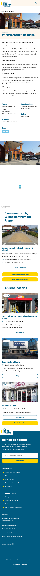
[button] (20, 274)
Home (3, 9)
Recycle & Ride (9, 406)
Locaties (8, 9)
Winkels (5, 131)
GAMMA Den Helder (11, 362)
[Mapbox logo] (5, 207)
